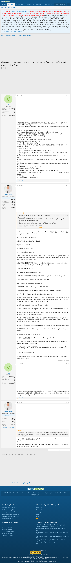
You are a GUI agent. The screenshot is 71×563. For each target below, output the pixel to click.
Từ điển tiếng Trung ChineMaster (10, 510)
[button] (24, 4)
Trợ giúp (38, 4)
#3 (68, 364)
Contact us (39, 507)
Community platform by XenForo (35, 550)
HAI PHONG (12, 115)
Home (4, 4)
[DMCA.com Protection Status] (35, 553)
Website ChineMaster (7, 535)
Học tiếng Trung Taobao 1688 (9, 507)
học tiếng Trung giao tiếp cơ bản (20, 11)
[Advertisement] (35, 49)
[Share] (66, 96)
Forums (10, 4)
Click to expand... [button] (43, 227)
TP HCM (13, 207)
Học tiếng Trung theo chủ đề (9, 512)
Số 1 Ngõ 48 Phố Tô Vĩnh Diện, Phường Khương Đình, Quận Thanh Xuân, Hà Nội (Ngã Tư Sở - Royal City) (51, 525)
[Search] (68, 4)
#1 (68, 95)
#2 (68, 185)
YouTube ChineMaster (7, 525)
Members (29, 4)
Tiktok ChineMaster (7, 533)
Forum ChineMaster (7, 527)
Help (37, 514)
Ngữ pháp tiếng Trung (7, 518)
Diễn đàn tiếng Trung (27, 554)
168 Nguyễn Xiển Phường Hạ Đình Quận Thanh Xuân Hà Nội (51, 540)
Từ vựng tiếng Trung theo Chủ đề (10, 514)
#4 (68, 402)
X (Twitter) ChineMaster (8, 531)
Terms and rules (40, 510)
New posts (3, 7)
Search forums (11, 7)
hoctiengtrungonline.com (9, 210)
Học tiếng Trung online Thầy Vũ (12, 31)
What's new (19, 4)
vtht (3, 68)
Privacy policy (39, 512)
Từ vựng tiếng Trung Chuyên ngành (11, 516)
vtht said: (20, 213)
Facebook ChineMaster (8, 529)
